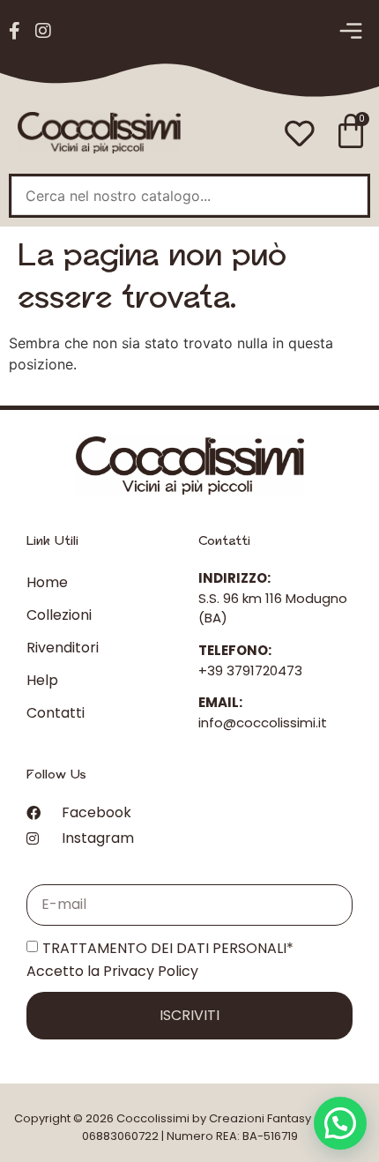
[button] (350, 32)
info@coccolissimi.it (262, 722)
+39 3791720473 (250, 670)
